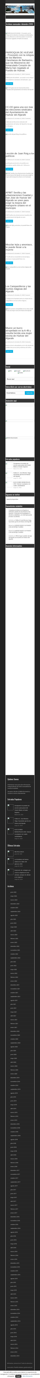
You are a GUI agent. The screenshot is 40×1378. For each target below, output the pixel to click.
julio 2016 (13, 1236)
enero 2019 (13, 1120)
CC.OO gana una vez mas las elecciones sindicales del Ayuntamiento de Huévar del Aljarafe (19, 111)
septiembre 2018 (15, 1135)
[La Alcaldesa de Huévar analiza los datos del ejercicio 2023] (10, 861)
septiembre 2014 (15, 1321)
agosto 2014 (14, 1325)
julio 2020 (13, 1050)
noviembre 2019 (15, 1081)
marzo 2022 (13, 973)
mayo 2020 (13, 1058)
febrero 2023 (14, 938)
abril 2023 (13, 931)
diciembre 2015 (14, 1263)
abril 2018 (13, 1155)
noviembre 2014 (15, 1313)
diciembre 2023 (14, 904)
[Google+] (17, 371)
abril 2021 (13, 1016)
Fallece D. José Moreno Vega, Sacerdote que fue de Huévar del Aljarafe (22, 474)
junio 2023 (13, 923)
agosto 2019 (14, 1093)
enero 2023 (13, 942)
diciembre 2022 (14, 946)
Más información (28, 1376)
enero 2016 (13, 1259)
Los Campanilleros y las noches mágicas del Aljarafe (18, 289)
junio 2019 (13, 1101)
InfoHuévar (10, 74)
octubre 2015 (14, 1271)
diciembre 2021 (14, 985)
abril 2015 (13, 1294)
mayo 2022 (13, 969)
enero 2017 (13, 1213)
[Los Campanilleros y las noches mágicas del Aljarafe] (20, 275)
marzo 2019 (13, 1112)
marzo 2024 (13, 900)
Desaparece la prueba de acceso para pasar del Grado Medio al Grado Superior (22, 465)
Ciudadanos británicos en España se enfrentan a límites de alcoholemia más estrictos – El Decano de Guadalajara (19, 511)
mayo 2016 (13, 1244)
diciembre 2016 (14, 1217)
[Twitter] (20, 373)
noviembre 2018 (15, 1128)
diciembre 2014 (14, 1309)
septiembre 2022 (15, 958)
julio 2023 (13, 919)
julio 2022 (13, 962)
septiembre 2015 (15, 1275)
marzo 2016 (13, 1251)
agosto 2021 (14, 1000)
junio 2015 (13, 1286)
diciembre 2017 (14, 1170)
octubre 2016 (14, 1224)
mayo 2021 (13, 1012)
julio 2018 (13, 1143)
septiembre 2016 (15, 1228)
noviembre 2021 (15, 989)
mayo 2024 (13, 896)
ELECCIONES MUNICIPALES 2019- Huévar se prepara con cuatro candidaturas (21, 483)
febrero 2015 (14, 1302)
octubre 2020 (14, 1039)
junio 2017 (13, 1193)
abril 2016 (13, 1248)
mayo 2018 (13, 1151)
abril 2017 (13, 1201)
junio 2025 (13, 892)
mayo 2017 (13, 1197)
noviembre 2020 (15, 1035)
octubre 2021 (14, 992)
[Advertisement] (22, 563)
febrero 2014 (14, 1348)
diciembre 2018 (14, 1124)
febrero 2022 (14, 977)
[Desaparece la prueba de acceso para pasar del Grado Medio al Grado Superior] (8, 466)
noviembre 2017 (15, 1174)
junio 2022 (13, 965)
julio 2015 (13, 1282)
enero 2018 (13, 1166)
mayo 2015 (13, 1290)
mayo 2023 (13, 927)
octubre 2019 (14, 1085)
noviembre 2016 (15, 1220)
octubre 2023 (14, 907)
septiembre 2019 (15, 1089)
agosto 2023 (14, 915)
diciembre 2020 (14, 1031)
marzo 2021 (13, 1020)
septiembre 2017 (15, 1182)
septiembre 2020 (15, 1043)
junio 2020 (13, 1054)
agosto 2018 (14, 1139)
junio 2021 (13, 1008)
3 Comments (27, 118)
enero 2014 (13, 1352)
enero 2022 (13, 981)
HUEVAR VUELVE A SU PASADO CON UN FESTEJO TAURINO (20, 526)
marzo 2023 (13, 935)
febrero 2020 (14, 1070)
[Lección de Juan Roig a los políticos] (20, 142)
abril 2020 (13, 1062)
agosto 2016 (14, 1232)
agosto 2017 (14, 1186)
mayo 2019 (13, 1105)
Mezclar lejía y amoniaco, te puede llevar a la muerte (19, 247)
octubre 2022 (14, 954)
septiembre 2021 (15, 996)
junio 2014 (13, 1333)
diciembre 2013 (14, 1356)
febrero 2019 (14, 1116)
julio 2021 (13, 1004)
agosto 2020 (14, 1047)
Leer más (9, 83)
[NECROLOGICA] (10, 853)
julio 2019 (13, 1097)
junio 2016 (13, 1240)
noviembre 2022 (15, 950)
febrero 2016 (14, 1255)
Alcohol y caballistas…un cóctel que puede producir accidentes (20, 515)
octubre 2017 (14, 1178)
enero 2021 (13, 1027)
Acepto (18, 1376)
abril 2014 (13, 1340)
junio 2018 (13, 1147)
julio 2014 (13, 1329)
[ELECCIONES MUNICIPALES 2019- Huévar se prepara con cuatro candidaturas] (8, 484)
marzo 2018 (13, 1159)
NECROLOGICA (19, 852)
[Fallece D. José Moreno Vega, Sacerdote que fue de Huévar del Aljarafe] (8, 475)
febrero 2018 (14, 1163)
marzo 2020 (13, 1066)
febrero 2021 (14, 1023)
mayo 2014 (13, 1336)
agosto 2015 (14, 1278)
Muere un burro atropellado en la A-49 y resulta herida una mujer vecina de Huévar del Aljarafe (19, 333)
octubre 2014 (14, 1317)
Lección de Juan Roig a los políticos (20, 154)
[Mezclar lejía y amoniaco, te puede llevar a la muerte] (20, 233)
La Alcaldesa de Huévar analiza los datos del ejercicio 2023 (21, 862)
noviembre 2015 (15, 1267)
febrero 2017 (14, 1209)
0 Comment (27, 74)
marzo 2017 (13, 1205)
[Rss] (10, 371)
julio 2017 (13, 1190)
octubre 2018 (14, 1132)
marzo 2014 (13, 1344)
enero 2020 (13, 1074)
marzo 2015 (13, 1298)
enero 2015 (13, 1305)
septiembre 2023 (15, 911)
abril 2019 (13, 1108)
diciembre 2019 (14, 1078)
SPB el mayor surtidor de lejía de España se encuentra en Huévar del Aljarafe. (20, 537)
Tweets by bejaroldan (12, 499)
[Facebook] (26, 371)
